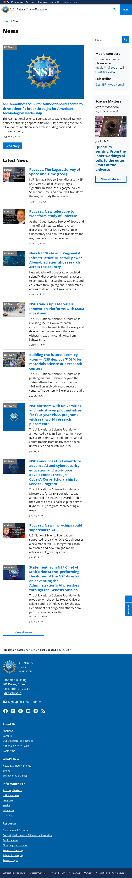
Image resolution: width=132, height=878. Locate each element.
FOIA (62, 872)
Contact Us (9, 750)
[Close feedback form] (128, 599)
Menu (126, 9)
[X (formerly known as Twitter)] (13, 711)
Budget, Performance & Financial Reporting (28, 835)
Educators (8, 810)
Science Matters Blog (15, 775)
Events (6, 770)
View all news (23, 632)
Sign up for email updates (24, 702)
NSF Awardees (11, 795)
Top (125, 637)
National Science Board (16, 746)
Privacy (53, 872)
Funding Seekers (12, 790)
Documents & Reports (15, 830)
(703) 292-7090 (104, 72)
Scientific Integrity (13, 855)
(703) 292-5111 (12, 693)
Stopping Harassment (15, 845)
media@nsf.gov (105, 67)
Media (6, 805)
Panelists (8, 815)
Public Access (10, 840)
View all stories (111, 179)
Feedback (128, 609)
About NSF (9, 730)
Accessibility (102, 872)
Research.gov (10, 860)
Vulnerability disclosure (14, 872)
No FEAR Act (74, 872)
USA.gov (88, 872)
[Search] (114, 9)
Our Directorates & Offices (18, 740)
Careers (7, 735)
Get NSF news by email (110, 84)
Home (6, 21)
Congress (8, 800)
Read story (13, 146)
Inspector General (37, 872)
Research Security (13, 850)
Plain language (119, 872)
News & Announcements (17, 765)
